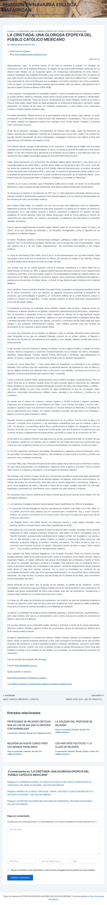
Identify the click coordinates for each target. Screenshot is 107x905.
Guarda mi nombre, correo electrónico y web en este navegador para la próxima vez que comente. (53, 870)
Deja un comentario (63, 730)
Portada (10, 31)
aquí (44, 659)
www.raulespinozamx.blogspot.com (31, 54)
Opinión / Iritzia (88, 751)
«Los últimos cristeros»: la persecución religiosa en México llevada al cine (39, 684)
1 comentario (12, 733)
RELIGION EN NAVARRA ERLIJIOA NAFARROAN (40, 7)
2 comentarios (61, 751)
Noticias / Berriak (25, 733)
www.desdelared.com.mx (25, 665)
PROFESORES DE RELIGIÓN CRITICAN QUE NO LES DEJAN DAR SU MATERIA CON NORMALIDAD (29, 725)
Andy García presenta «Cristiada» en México (27, 678)
